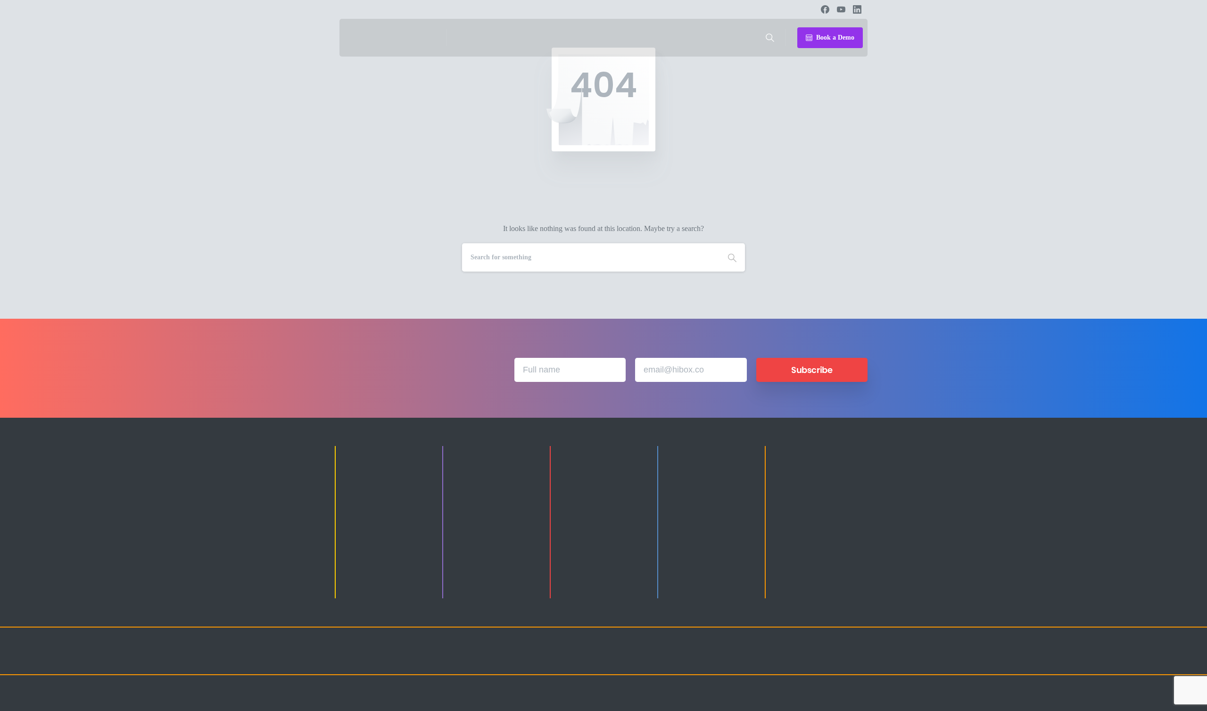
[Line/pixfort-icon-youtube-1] (820, 659)
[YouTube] (841, 9)
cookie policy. (662, 701)
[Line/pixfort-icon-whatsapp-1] (858, 659)
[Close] (689, 701)
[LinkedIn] (857, 9)
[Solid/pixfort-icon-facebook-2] (782, 659)
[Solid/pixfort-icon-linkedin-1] (801, 659)
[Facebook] (825, 9)
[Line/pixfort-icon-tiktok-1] (839, 659)
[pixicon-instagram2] (763, 659)
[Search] (770, 37)
